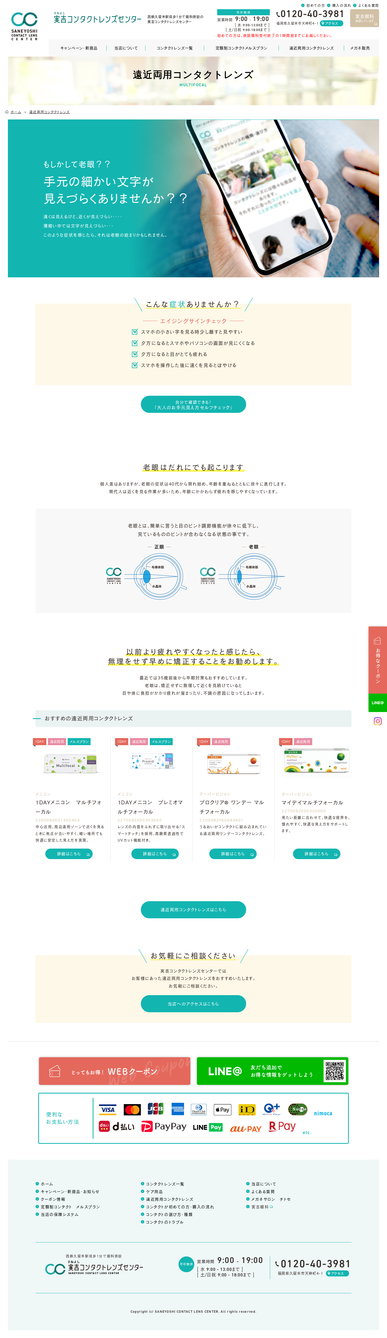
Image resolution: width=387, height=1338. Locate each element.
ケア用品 (154, 1191)
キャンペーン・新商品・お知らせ (70, 1191)
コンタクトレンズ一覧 (175, 48)
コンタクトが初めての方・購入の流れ (180, 1206)
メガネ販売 (360, 48)
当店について (126, 48)
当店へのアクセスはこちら (193, 1003)
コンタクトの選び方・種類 (169, 1214)
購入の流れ (341, 5)
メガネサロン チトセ (271, 1199)
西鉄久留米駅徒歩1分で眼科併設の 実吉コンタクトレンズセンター (175, 18)
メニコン (43, 793)
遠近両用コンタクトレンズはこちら (194, 909)
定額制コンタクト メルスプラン (70, 1206)
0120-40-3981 (316, 1264)
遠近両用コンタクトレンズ (311, 48)
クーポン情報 (53, 1199)
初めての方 (315, 5)
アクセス (331, 23)
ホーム (47, 1183)
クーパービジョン (215, 793)
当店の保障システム (60, 1214)
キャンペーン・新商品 (79, 48)
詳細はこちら (69, 853)
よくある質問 (368, 5)
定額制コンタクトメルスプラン (242, 48)
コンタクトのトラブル (165, 1222)
